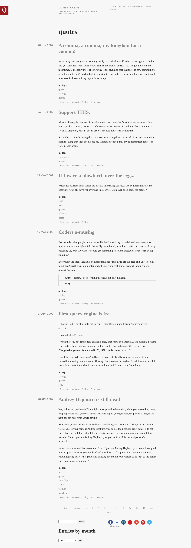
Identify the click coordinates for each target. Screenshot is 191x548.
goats (61, 217)
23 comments (97, 165)
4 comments (96, 102)
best (60, 471)
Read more (65, 102)
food (60, 200)
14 (144, 508)
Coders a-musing (76, 232)
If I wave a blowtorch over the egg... (96, 175)
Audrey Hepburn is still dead (89, 399)
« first (65, 508)
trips (60, 205)
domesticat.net (69, 7)
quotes (61, 97)
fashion (62, 488)
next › (152, 508)
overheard (63, 493)
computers (64, 156)
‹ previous (76, 508)
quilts (148, 7)
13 (137, 508)
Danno (112, 323)
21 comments (97, 497)
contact (114, 9)
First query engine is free (85, 313)
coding (62, 93)
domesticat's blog (80, 102)
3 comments (96, 389)
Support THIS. (74, 112)
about (113, 7)
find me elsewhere (135, 7)
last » (109, 512)
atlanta (62, 213)
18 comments (97, 303)
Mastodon (115, 526)
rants (61, 484)
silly (60, 384)
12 (130, 508)
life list (121, 7)
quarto (61, 89)
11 (123, 508)
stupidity (63, 480)
